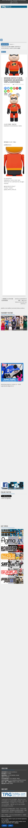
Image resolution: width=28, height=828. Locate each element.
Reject (10, 825)
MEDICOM (21, 84)
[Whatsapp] (11, 88)
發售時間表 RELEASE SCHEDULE (9, 772)
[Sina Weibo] (11, 91)
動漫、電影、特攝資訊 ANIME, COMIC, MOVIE (12, 782)
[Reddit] (8, 91)
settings (16, 822)
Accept (4, 825)
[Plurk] (14, 88)
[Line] (5, 91)
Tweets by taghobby (6, 498)
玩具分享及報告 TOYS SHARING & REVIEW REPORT (13, 780)
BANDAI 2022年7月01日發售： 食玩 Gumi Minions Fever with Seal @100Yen (21, 301)
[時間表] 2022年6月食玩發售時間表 (7, 299)
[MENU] (1, 40)
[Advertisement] (14, 24)
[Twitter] (8, 88)
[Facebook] (5, 88)
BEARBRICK (16, 84)
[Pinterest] (17, 88)
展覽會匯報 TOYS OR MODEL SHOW (10, 775)
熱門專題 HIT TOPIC (6, 773)
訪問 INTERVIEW (5, 777)
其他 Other (3, 51)
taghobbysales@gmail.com (7, 386)
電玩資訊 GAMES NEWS (7, 783)
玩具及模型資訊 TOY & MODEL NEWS (10, 778)
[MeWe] (20, 88)
